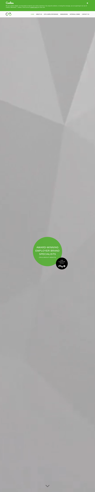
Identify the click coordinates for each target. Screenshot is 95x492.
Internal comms (75, 14)
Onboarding (64, 14)
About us (39, 14)
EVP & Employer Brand (51, 14)
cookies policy (34, 7)
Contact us (85, 14)
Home (32, 14)
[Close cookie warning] (87, 3)
